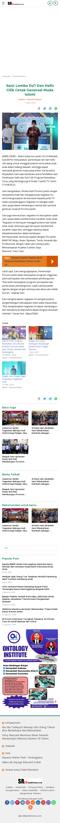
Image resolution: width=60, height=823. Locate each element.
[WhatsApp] (53, 802)
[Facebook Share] (39, 108)
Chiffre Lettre (47, 790)
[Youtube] (43, 802)
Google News (12, 790)
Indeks (9, 787)
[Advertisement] (30, 41)
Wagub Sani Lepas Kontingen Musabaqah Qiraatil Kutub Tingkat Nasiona (39, 345)
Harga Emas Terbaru (30, 793)
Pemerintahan (34, 99)
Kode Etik (21, 787)
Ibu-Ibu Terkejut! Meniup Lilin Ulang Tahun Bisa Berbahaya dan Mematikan (28, 729)
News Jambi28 (29, 790)
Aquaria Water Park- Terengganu (22, 757)
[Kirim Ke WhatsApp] (56, 108)
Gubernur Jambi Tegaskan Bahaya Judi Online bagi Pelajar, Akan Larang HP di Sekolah (15, 430)
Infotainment (12, 723)
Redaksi (50, 787)
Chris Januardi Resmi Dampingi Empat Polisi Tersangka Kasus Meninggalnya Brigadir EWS (25, 587)
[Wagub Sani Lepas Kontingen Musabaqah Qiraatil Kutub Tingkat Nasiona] (40, 333)
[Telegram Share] (50, 108)
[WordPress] (22, 802)
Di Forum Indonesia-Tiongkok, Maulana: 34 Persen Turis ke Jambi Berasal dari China (28, 620)
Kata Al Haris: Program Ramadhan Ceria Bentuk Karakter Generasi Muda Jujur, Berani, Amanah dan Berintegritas (14, 346)
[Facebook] (7, 802)
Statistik (10, 746)
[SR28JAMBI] (15, 3)
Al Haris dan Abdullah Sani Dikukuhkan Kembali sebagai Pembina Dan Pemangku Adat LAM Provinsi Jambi (44, 430)
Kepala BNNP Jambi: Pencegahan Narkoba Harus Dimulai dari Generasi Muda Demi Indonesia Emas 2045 (27, 566)
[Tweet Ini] (45, 108)
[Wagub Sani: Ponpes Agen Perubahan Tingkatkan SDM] (14, 368)
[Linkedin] (38, 802)
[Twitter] (12, 802)
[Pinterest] (17, 802)
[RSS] (30, 807)
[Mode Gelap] (50, 3)
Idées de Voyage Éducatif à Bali (21, 762)
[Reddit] (33, 802)
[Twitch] (48, 802)
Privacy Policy (36, 787)
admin (21, 99)
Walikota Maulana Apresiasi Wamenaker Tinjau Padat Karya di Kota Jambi (29, 610)
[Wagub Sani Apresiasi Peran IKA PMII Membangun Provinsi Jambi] (15, 446)
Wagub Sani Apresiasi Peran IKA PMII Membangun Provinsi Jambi (13, 459)
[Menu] (4, 3)
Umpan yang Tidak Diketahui (21, 769)
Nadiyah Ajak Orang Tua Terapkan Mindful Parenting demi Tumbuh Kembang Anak (29, 577)
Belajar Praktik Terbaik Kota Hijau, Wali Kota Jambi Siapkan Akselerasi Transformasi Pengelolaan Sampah (28, 599)
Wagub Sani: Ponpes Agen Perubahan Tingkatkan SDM (14, 379)
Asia (7, 753)
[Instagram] (28, 802)
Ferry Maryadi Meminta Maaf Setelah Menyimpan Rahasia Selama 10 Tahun (25, 737)
